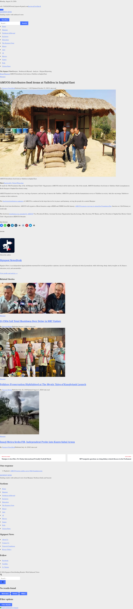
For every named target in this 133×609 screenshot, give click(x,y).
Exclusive (5, 36)
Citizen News (6, 66)
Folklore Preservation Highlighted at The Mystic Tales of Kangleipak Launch (43, 384)
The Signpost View (8, 43)
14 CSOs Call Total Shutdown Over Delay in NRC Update (30, 321)
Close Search (6, 604)
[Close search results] (3, 582)
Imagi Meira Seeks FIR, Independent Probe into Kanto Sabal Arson (37, 442)
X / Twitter (13, 183)
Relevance (5, 593)
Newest (14, 593)
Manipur (5, 30)
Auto (3, 50)
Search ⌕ (5, 20)
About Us (5, 540)
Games (4, 60)
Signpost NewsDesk (8, 88)
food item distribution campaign (13, 201)
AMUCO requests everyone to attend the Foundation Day (93, 206)
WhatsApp (20, 183)
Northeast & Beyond (8, 33)
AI (3, 53)
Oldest (23, 593)
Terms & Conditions (8, 546)
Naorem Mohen (7, 326)
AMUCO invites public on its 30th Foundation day (26, 471)
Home (4, 26)
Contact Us (5, 543)
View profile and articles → (8, 273)
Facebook (31, 6)
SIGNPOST (6, 12)
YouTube (37, 6)
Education (5, 40)
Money (4, 46)
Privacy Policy (6, 549)
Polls (3, 63)
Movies (4, 56)
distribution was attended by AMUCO (21, 214)
